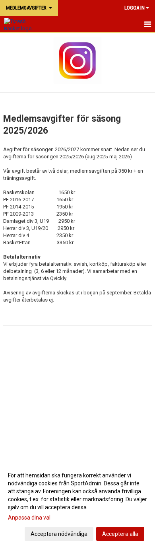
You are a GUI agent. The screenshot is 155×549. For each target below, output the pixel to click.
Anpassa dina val (29, 517)
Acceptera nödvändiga (59, 534)
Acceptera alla (120, 534)
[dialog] (77, 504)
